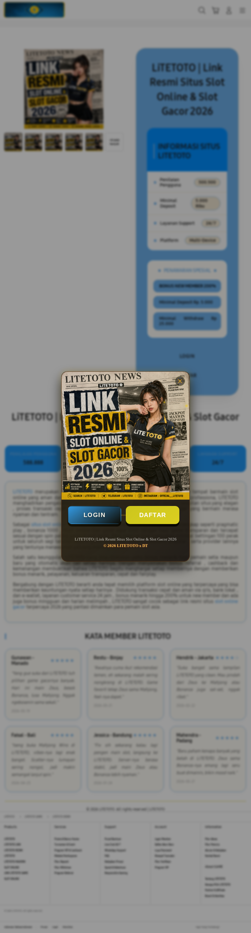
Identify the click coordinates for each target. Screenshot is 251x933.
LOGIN (95, 514)
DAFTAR (152, 514)
